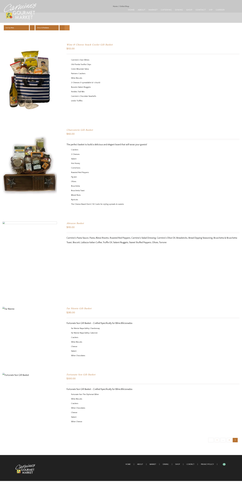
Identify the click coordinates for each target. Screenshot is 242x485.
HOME (128, 464)
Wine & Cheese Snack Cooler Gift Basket (90, 44)
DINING (166, 464)
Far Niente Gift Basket (79, 308)
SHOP (177, 464)
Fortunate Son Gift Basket (81, 374)
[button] (234, 10)
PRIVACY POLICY (207, 464)
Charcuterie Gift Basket (80, 130)
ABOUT (140, 464)
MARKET (153, 464)
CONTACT (190, 464)
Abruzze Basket (75, 223)
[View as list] (67, 27)
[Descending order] (32, 27)
